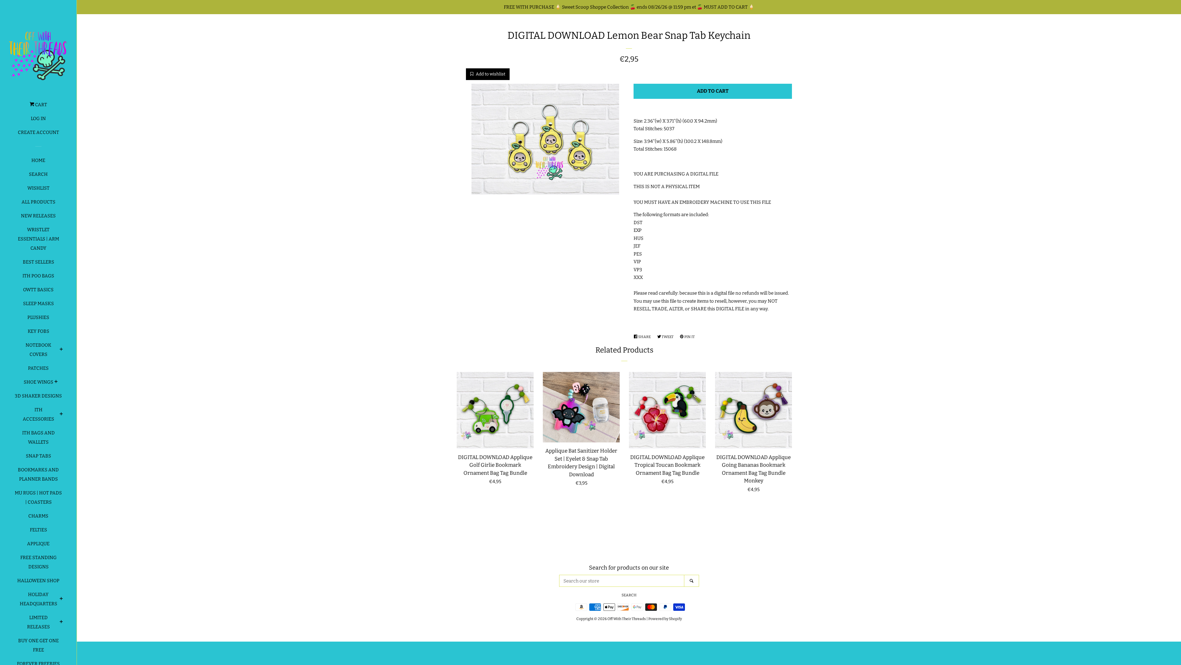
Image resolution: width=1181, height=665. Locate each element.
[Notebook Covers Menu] (61, 350)
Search (38, 174)
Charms (38, 516)
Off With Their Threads (626, 619)
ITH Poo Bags (38, 276)
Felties (38, 530)
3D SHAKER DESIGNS (38, 396)
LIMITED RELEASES (38, 622)
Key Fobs (38, 331)
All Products (38, 202)
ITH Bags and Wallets (38, 437)
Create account (38, 132)
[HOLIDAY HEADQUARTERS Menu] (61, 599)
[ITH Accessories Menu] (61, 415)
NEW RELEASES (38, 216)
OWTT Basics (38, 289)
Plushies (38, 317)
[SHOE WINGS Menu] (56, 382)
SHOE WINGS (38, 382)
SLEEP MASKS (38, 303)
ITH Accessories (38, 414)
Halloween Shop (38, 580)
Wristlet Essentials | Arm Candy (38, 239)
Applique (38, 543)
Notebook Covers (38, 349)
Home (38, 160)
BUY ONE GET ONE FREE (38, 645)
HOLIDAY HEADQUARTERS (38, 599)
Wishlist (38, 188)
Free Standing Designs (38, 562)
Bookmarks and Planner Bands (38, 474)
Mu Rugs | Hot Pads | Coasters (38, 497)
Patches (38, 368)
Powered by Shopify (665, 619)
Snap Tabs (38, 456)
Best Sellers (38, 262)
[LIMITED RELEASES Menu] (61, 623)
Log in (38, 118)
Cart (40, 104)
